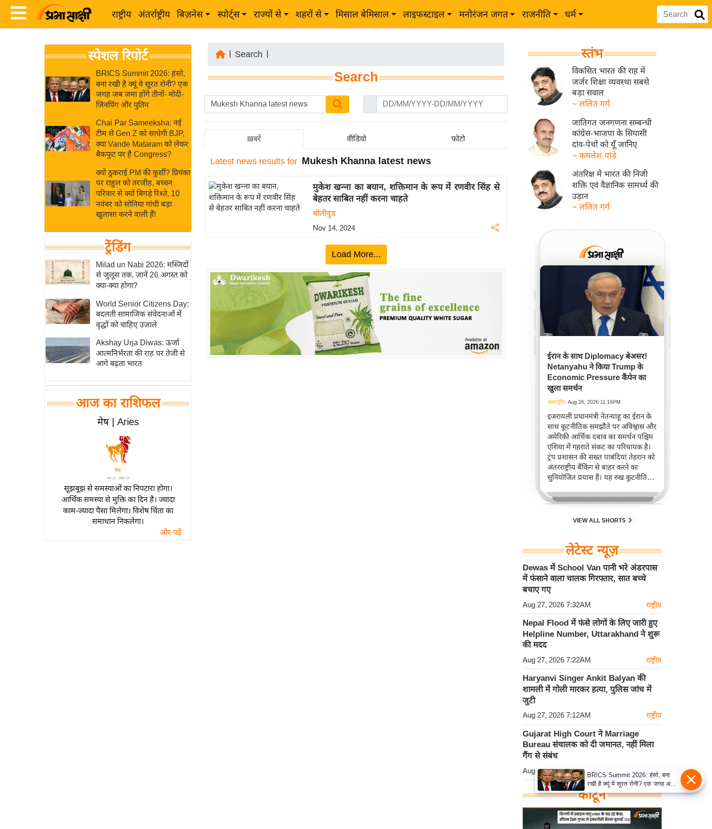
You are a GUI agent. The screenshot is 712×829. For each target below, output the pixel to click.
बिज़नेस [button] (190, 14)
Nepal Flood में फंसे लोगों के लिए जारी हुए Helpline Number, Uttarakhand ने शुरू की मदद (591, 633)
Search (249, 54)
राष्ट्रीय (121, 14)
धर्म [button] (570, 14)
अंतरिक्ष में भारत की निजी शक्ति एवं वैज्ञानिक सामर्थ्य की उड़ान (615, 184)
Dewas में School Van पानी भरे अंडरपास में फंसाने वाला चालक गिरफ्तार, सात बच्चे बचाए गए (590, 578)
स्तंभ (592, 53)
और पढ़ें (171, 532)
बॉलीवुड (324, 213)
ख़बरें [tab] (254, 139)
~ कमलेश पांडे (594, 155)
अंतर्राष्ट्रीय (154, 14)
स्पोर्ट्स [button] (228, 14)
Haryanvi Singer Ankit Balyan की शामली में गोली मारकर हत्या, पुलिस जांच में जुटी (587, 689)
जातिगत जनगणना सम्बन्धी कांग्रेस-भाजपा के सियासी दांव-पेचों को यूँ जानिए (611, 133)
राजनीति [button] (536, 14)
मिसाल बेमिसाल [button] (362, 14)
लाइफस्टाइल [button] (424, 14)
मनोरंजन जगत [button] (483, 14)
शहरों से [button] (308, 14)
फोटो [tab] (458, 139)
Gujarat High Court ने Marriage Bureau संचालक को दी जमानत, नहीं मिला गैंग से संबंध (588, 744)
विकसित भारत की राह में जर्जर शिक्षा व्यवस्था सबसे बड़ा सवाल (610, 81)
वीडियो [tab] (356, 139)
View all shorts (600, 520)
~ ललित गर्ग (591, 103)
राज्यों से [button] (267, 14)
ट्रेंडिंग (118, 247)
